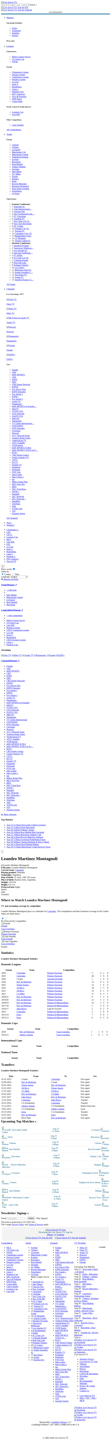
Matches (10, 18)
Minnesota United (41, 1347)
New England (38, 1289)
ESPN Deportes (19, 392)
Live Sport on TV (87, 1396)
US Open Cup (18, 59)
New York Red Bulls (23, 224)
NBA (82, 1398)
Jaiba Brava (22, 1009)
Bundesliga (17, 87)
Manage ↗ (12, 585)
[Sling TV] (17, 655)
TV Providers (80, 1243)
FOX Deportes (18, 428)
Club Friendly (18, 125)
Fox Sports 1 (17, 394)
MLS (8, 539)
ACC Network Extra (21, 435)
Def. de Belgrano (24, 982)
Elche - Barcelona (90, 1274)
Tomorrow (16, 30)
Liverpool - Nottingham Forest (83, 1294)
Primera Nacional (8, 934)
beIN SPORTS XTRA (21, 448)
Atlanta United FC (23, 241)
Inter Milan (16, 171)
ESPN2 (15, 387)
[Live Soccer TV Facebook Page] (86, 1342)
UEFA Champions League (17, 630)
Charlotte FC (19, 219)
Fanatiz (15, 370)
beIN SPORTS (18, 375)
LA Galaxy (19, 267)
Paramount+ (17, 404)
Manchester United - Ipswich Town (84, 1309)
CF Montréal (20, 238)
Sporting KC (39, 1360)
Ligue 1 (15, 89)
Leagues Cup (17, 112)
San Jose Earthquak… (23, 253)
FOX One (16, 472)
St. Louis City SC (21, 258)
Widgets (83, 1364)
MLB (82, 1400)
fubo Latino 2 (18, 477)
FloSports (16, 470)
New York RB (38, 1299)
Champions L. (12, 530)
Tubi (14, 506)
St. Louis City (38, 1335)
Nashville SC (19, 207)
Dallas (35, 1333)
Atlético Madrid (18, 167)
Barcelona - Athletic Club (83, 1285)
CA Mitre (21, 994)
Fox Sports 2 (17, 399)
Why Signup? (42, 1218)
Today (14, 28)
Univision (16, 431)
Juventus (15, 169)
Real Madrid (17, 164)
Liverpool (16, 150)
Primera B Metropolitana (57, 1003)
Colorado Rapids (21, 260)
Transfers (5, 894)
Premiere (15, 494)
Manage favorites (10, 579)
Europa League (18, 74)
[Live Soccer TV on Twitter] (86, 1347)
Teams (9, 134)
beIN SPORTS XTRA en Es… (19, 746)
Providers (84, 1376)
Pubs (82, 1378)
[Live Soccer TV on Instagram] (86, 1352)
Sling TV (84, 1247)
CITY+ (15, 460)
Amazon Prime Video (21, 438)
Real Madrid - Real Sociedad (84, 1280)
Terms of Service (36, 1224)
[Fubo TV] (6, 655)
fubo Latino (17, 474)
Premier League (18, 79)
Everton (15, 159)
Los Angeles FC (21, 250)
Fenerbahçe (17, 191)
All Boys (20, 988)
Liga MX (16, 114)
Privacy (83, 1369)
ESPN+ (15, 396)
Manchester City (19, 152)
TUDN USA (17, 411)
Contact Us (84, 1391)
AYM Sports (17, 445)
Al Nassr (15, 193)
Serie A (15, 84)
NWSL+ (15, 491)
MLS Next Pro (18, 484)
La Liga (15, 82)
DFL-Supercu (12, 559)
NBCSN (15, 418)
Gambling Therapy (59, 1422)
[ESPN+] (60, 655)
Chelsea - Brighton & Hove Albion (86, 1299)
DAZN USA (17, 416)
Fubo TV (84, 1250)
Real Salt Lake (20, 263)
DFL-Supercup (18, 94)
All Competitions (13, 130)
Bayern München (19, 184)
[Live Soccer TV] (9, 2)
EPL (8, 544)
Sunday (15, 35)
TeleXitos (16, 504)
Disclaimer (84, 1371)
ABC (14, 372)
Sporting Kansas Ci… (24, 280)
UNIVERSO (17, 426)
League (7, 574)
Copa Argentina (8, 929)
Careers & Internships (89, 1374)
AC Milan (16, 174)
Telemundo (17, 421)
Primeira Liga (18, 92)
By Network (6, 921)
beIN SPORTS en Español (17, 703)
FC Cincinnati (20, 216)
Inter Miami (37, 1284)
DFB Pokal (17, 99)
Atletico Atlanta (26, 1035)
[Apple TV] (27, 655)
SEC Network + (19, 499)
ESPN (14, 379)
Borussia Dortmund (20, 186)
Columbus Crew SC (23, 233)
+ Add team (11, 590)
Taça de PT (11, 561)
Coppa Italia (17, 101)
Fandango (16, 467)
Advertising (85, 1366)
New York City (38, 1296)
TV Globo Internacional (16, 720)
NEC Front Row (19, 489)
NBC (14, 382)
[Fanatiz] (51, 655)
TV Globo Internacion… (61, 1305)
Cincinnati (36, 1291)
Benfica (15, 179)
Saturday (15, 33)
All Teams (10, 284)
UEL (8, 532)
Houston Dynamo (21, 245)
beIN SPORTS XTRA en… (61, 1336)
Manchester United (20, 154)
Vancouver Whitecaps (36, 1324)
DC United (18, 226)
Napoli (15, 176)
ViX (14, 511)
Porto (14, 181)
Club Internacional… (23, 209)
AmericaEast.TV (19, 440)
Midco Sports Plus (20, 482)
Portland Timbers (21, 265)
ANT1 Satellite (18, 443)
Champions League (20, 72)
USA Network (18, 414)
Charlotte (36, 1294)
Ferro (19, 1015)
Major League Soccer (21, 57)
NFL (88, 1398)
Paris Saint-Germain (20, 189)
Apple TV (16, 401)
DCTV (15, 462)
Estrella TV (17, 465)
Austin (36, 1357)
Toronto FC (20, 231)
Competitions (7, 610)
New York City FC (22, 221)
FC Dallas (18, 255)
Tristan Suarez (23, 985)
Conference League (20, 77)
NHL (93, 1398)
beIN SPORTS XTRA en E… (25, 450)
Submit (31, 1218)
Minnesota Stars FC (23, 270)
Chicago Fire (19, 211)
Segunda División (55, 979)
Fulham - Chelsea (89, 1276)
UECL (9, 534)
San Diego (38, 1355)
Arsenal (15, 145)
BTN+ (15, 452)
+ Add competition (14, 615)
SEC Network (18, 496)
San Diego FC (21, 275)
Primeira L (11, 556)
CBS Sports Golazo (20, 455)
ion (13, 479)
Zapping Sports (18, 513)
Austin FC (19, 277)
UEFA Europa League (16, 640)
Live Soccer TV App (89, 1361)
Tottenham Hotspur (20, 157)
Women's (10, 525)
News (9, 523)
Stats (3, 892)
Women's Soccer (87, 1359)
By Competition (19, 921)
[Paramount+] (40, 655)
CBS (14, 377)
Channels (10, 289)
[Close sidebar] (2, 851)
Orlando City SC (22, 228)
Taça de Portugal (19, 96)
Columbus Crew (41, 1309)
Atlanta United (39, 1318)
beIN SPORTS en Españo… (24, 406)
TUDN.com (17, 508)
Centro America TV (20, 457)
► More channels (8, 814)
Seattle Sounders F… (24, 272)
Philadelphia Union (23, 236)
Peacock (15, 433)
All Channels (12, 518)
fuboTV (15, 409)
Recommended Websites (86, 1382)
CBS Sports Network (21, 384)
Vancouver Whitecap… (24, 248)
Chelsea (15, 147)
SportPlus (16, 501)
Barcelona (16, 162)
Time (16, 574)
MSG (14, 487)
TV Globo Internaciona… (23, 423)
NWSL (15, 61)
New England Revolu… (24, 214)
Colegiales (19, 870)
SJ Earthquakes (39, 1330)
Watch (3, 889)
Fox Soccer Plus (19, 389)
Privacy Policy (18, 1224)
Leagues (10, 46)
